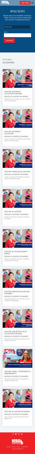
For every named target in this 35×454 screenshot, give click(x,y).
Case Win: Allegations (12, 211)
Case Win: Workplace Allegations (17, 171)
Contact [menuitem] (8, 446)
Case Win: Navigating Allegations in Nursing (17, 292)
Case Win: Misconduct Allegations (12, 132)
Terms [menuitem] (18, 446)
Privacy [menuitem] (13, 446)
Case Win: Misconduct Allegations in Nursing (13, 92)
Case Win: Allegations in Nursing (17, 411)
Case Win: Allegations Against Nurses (16, 252)
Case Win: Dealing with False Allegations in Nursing (15, 332)
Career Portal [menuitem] (24, 446)
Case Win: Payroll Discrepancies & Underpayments (17, 372)
